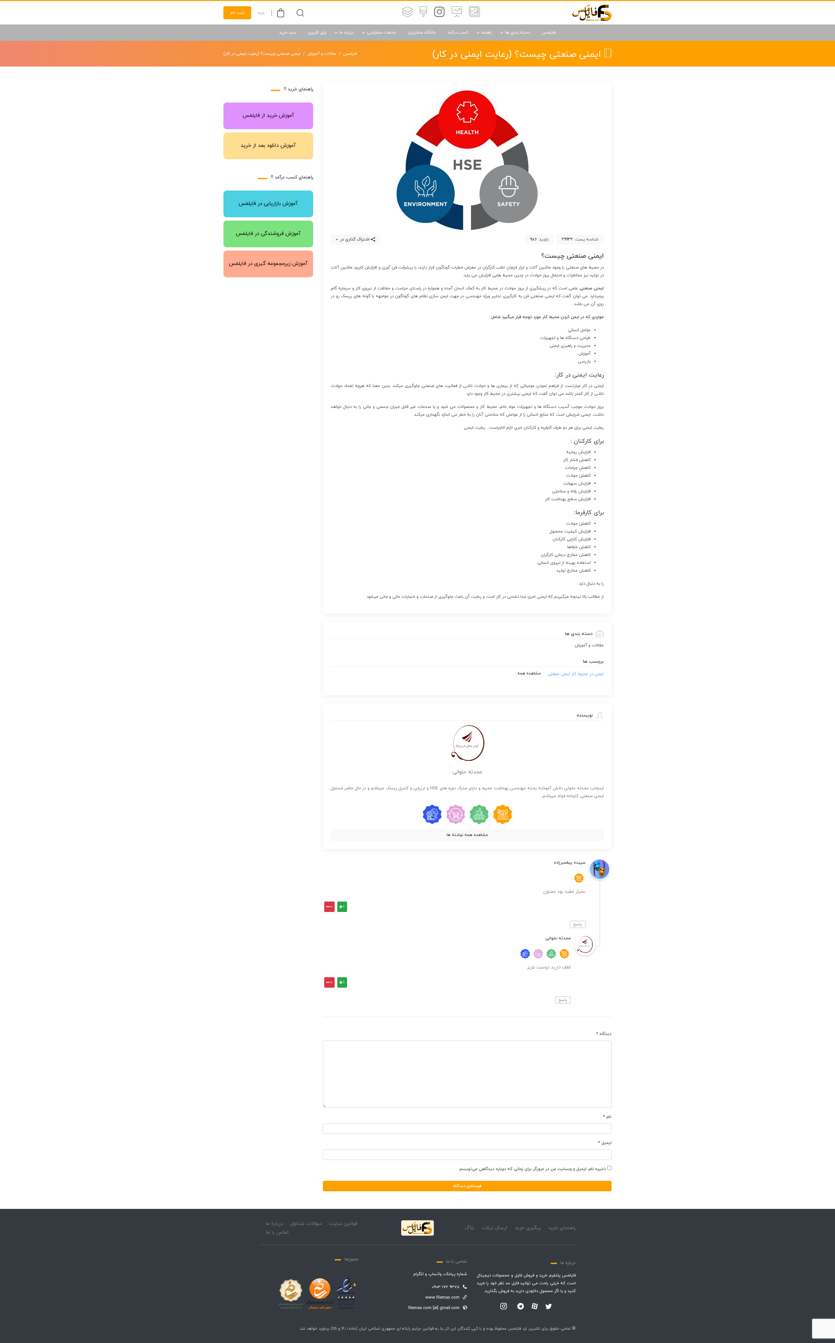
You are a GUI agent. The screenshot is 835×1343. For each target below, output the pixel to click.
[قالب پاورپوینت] (456, 12)
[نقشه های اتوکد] (407, 12)
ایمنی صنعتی (559, 674)
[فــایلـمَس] (592, 13)
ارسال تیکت (494, 1228)
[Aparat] (534, 1306)
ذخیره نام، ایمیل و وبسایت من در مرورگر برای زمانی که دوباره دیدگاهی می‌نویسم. (532, 1169)
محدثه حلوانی (467, 772)
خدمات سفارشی (381, 33)
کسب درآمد (458, 33)
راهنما (487, 33)
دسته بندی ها (517, 33)
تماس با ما (277, 1232)
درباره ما (347, 33)
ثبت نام (237, 13)
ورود (261, 13)
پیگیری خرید (528, 1228)
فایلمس (549, 33)
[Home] (417, 1228)
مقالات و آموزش (321, 54)
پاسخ (577, 924)
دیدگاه (604, 1034)
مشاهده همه (529, 673)
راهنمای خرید (562, 1228)
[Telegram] (520, 1306)
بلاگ (469, 1228)
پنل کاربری (317, 33)
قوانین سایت (343, 1223)
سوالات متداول (306, 1223)
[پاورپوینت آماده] (474, 12)
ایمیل (605, 1143)
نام (607, 1117)
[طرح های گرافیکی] (423, 12)
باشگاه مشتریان (422, 33)
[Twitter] (548, 1306)
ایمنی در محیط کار (587, 674)
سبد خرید (287, 33)
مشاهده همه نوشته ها (467, 835)
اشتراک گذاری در (354, 239)
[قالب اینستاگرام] (439, 12)
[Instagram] (503, 1306)
